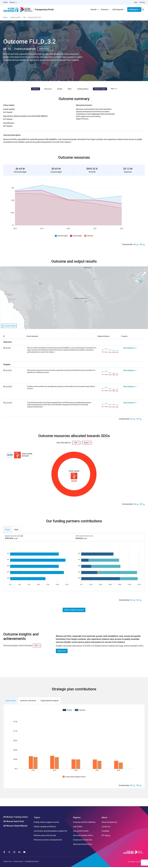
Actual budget (77, 236)
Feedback (105, 831)
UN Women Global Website (15, 825)
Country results (15, 17)
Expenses (90, 236)
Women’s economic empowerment (48, 840)
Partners (104, 9)
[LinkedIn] (19, 852)
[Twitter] (9, 852)
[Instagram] (14, 852)
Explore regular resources (74, 610)
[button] (141, 281)
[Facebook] (4, 852)
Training (142, 2)
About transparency (109, 822)
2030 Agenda (117, 9)
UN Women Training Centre (15, 817)
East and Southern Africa (83, 835)
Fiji (24, 17)
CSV (134, 244)
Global (5, 2)
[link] (134, 351)
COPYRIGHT (132, 862)
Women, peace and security (45, 835)
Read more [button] (62, 651)
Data (135, 2)
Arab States (77, 826)
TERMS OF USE (7, 861)
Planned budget (63, 236)
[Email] (24, 852)
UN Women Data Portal (13, 821)
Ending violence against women (75, 777)
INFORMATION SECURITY (32, 861)
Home (5, 17)
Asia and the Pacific (81, 831)
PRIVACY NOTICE (18, 861)
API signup (106, 835)
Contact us (106, 826)
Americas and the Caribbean (84, 822)
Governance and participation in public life (50, 831)
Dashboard (133, 9)
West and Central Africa (82, 844)
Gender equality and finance (45, 826)
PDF (141, 244)
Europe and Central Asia (82, 840)
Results (94, 9)
